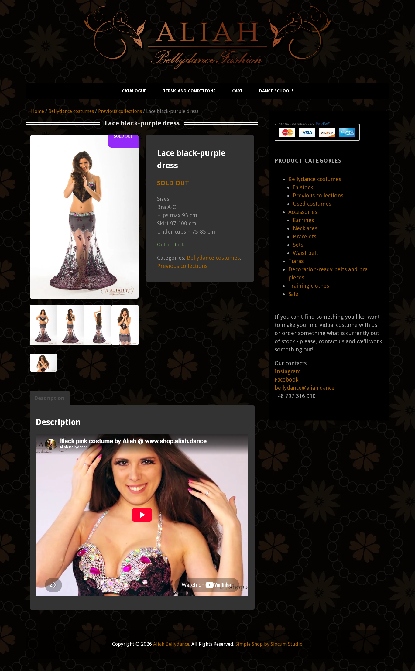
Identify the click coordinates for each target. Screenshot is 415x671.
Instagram (288, 371)
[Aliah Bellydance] (207, 64)
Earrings (303, 220)
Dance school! (276, 90)
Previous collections (120, 111)
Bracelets (304, 236)
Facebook (286, 379)
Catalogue (134, 90)
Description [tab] (49, 398)
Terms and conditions (189, 90)
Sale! (294, 294)
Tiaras (296, 261)
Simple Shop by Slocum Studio (269, 644)
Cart (237, 90)
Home (37, 111)
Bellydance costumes (71, 111)
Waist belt (305, 253)
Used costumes (312, 203)
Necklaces (305, 228)
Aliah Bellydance (171, 644)
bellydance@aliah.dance (304, 388)
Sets (298, 244)
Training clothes (308, 285)
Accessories (302, 212)
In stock (303, 187)
